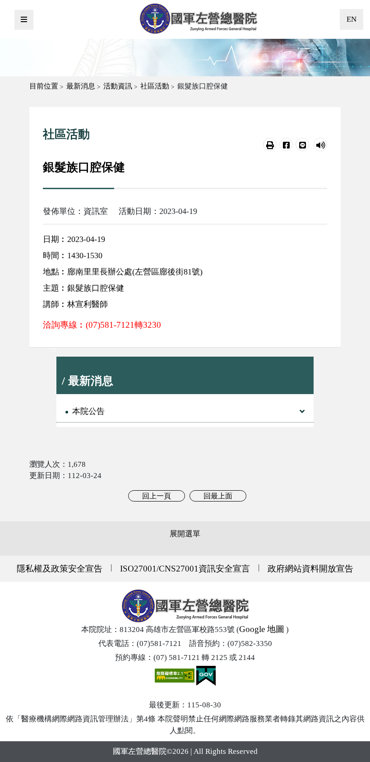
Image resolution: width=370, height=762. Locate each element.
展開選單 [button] (185, 534)
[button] (270, 144)
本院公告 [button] (88, 411)
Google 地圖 (261, 629)
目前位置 (43, 86)
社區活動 (154, 86)
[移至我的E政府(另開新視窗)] (206, 675)
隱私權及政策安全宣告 (59, 568)
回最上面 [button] (218, 496)
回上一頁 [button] (156, 496)
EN (351, 19)
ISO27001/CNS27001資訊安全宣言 (185, 568)
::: (53, 349)
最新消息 (80, 86)
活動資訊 (117, 86)
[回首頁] (198, 18)
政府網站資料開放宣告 (310, 568)
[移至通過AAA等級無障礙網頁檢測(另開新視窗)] (175, 675)
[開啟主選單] (23, 20)
